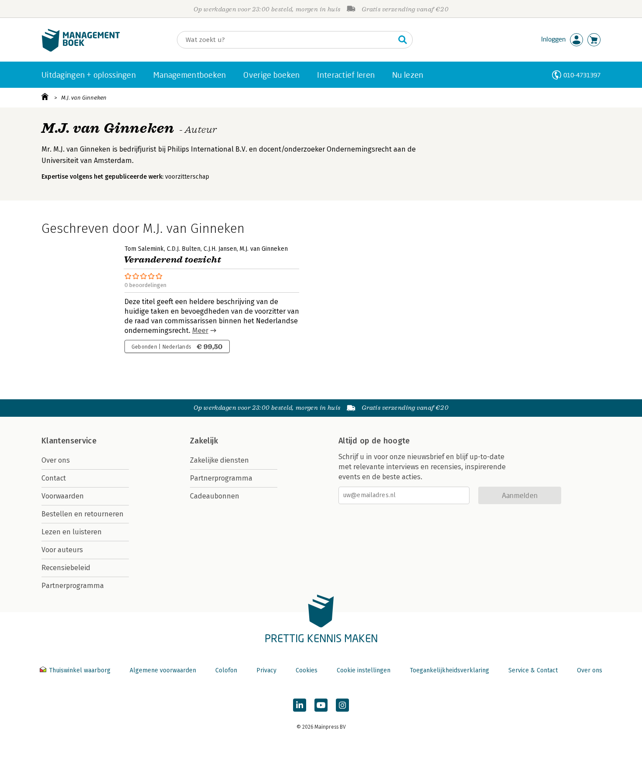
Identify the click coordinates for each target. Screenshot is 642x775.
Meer (200, 330)
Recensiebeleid (65, 568)
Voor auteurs (62, 550)
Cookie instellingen (363, 670)
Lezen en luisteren (71, 532)
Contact (53, 478)
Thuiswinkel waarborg (79, 670)
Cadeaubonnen (214, 496)
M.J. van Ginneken (84, 97)
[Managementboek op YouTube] (321, 705)
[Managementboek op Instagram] (342, 705)
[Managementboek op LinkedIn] (299, 705)
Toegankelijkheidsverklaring (449, 670)
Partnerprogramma (72, 585)
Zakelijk (204, 441)
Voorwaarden (62, 496)
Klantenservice (69, 441)
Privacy (266, 670)
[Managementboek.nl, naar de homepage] (80, 49)
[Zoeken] (403, 39)
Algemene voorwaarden (163, 670)
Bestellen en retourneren (82, 514)
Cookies (307, 670)
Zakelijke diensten (219, 460)
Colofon (226, 670)
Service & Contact (533, 670)
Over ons (55, 460)
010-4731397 (582, 75)
